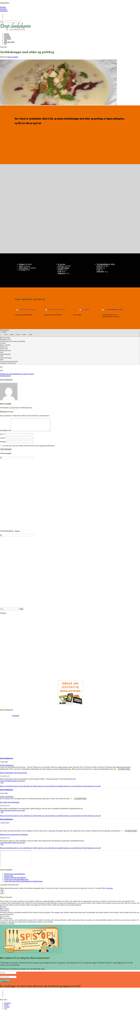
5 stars (30, 334)
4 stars (24, 334)
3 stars (18, 334)
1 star (5, 334)
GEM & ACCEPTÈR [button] (7, 924)
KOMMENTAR (5, 430)
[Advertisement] (13, 737)
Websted (3, 442)
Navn (2, 434)
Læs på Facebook (12, 781)
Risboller (3, 7)
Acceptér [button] (98, 888)
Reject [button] (104, 888)
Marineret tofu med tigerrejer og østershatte (14, 834)
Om (5, 43)
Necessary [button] (3, 907)
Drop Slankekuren (6, 758)
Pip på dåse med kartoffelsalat (9, 802)
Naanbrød (3, 9)
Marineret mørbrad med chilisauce (15, 877)
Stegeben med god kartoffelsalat (14, 874)
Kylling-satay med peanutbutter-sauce (16, 879)
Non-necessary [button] (5, 916)
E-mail (3, 438)
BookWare (15, 716)
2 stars (12, 334)
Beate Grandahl (13, 57)
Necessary (5, 909)
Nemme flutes (8, 876)
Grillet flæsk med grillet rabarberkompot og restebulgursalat (23, 881)
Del (2, 783)
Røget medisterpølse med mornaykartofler (13, 773)
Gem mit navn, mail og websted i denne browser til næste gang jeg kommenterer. (28, 445)
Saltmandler (4, 11)
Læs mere (109, 888)
